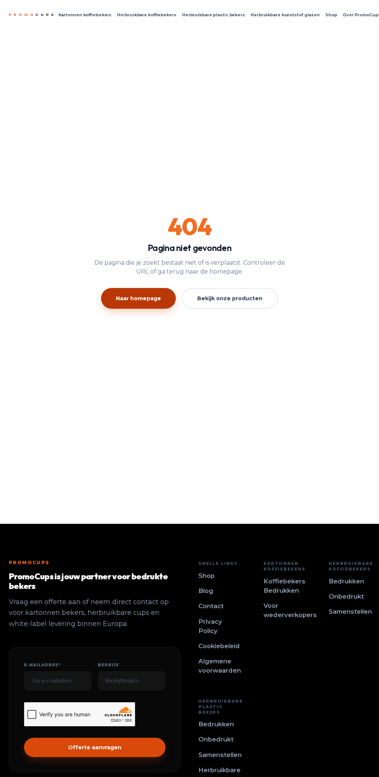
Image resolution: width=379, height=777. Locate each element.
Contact (211, 606)
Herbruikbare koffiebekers (146, 14)
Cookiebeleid (219, 646)
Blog (205, 591)
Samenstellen (350, 611)
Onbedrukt (346, 596)
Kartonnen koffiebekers (85, 14)
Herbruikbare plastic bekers (213, 14)
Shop (331, 14)
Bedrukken (346, 581)
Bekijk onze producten (229, 298)
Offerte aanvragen (94, 747)
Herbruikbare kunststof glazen (285, 14)
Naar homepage (138, 298)
